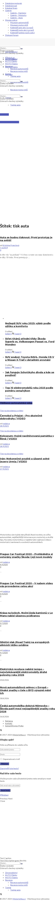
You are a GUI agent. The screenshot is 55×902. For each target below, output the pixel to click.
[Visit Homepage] (19, 45)
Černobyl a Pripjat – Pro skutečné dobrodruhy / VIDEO (21, 417)
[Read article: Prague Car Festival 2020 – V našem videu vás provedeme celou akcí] (27, 577)
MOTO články (11, 64)
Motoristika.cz (19, 735)
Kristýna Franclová (11, 245)
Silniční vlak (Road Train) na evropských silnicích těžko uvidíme (24, 644)
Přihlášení (4, 795)
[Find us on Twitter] (1, 62)
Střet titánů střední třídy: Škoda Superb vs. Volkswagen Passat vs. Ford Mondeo (29, 341)
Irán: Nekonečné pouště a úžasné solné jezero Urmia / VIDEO (25, 460)
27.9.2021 (4, 469)
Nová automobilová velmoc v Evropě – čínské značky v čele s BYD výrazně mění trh (25, 690)
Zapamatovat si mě (11, 759)
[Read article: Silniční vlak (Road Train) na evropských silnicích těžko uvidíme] (27, 636)
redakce (6, 423)
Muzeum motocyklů (19, 25)
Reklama (9, 721)
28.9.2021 (4, 426)
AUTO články (11, 61)
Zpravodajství (11, 52)
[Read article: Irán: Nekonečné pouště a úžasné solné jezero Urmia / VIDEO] (27, 449)
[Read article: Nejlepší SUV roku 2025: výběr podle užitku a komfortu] (30, 318)
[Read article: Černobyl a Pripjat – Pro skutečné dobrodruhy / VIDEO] (27, 408)
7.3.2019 (4, 247)
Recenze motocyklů (19, 71)
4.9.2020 (4, 564)
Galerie (8, 10)
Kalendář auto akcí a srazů (21, 27)
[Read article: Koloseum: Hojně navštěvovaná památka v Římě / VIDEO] (27, 428)
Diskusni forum (11, 35)
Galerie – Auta (16, 17)
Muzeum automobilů (19, 22)
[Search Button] (21, 48)
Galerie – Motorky (18, 15)
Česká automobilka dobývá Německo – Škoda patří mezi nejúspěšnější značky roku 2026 (27, 708)
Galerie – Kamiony (18, 13)
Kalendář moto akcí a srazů (22, 30)
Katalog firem (11, 8)
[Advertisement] (27, 138)
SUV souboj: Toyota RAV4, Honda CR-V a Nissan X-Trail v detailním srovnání (29, 358)
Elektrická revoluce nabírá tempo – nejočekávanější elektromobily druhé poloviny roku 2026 (23, 672)
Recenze (9, 66)
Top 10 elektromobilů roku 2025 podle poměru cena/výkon (29, 389)
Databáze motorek (13, 3)
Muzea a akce (11, 20)
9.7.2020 (4, 623)
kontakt (8, 723)
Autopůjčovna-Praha (14, 726)
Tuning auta (15, 105)
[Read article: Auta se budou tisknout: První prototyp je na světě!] (27, 232)
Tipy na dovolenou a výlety (11, 410)
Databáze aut (11, 5)
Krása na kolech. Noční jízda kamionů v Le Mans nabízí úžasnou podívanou (26, 614)
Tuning (8, 74)
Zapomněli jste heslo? (9, 768)
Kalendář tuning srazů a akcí (22, 32)
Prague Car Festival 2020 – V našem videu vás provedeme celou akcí (26, 585)
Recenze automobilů (19, 68)
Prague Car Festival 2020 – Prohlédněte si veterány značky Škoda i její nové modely (26, 555)
